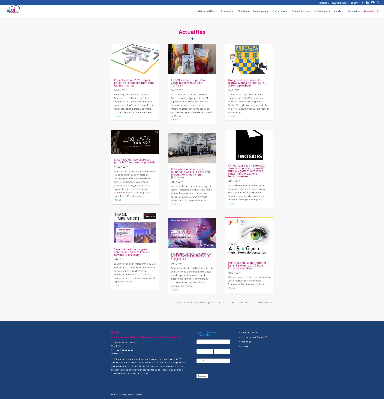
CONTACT (355, 3)
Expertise (226, 11)
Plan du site (247, 341)
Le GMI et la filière (204, 11)
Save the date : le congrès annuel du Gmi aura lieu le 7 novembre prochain (132, 251)
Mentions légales (249, 332)
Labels (337, 11)
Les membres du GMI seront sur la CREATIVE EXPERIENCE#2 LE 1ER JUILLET (192, 256)
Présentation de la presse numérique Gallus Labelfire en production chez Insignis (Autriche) (190, 173)
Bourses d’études (301, 11)
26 (246, 302)
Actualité (369, 11)
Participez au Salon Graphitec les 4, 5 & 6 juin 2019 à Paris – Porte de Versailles (247, 265)
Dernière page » (264, 302)
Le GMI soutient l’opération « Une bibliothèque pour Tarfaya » (188, 82)
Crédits (244, 346)
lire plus (117, 116)
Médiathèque (320, 11)
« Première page (202, 302)
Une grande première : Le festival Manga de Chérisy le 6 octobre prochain (247, 82)
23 (233, 302)
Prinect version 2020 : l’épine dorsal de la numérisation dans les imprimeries (134, 82)
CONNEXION (323, 3)
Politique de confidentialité (254, 337)
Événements (259, 11)
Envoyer (202, 376)
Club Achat (243, 11)
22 (228, 302)
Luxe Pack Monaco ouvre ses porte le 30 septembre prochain (135, 161)
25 (242, 302)
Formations (279, 11)
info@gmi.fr (116, 353)
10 (220, 302)
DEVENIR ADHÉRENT (340, 3)
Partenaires (354, 11)
